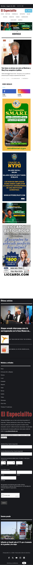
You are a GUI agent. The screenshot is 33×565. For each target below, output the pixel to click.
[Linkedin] (24, 558)
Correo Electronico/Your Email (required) (12, 451)
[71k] (9, 91)
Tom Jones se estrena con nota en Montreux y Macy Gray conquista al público (16, 69)
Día (1, 465)
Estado (18, 475)
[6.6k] (24, 91)
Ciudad (2, 475)
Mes (8, 465)
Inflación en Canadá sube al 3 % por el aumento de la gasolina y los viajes (16, 543)
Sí (3, 489)
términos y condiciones (12, 563)
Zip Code (3, 480)
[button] (2, 26)
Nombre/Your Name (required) (9, 444)
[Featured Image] (16, 315)
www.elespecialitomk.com (11, 431)
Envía (4, 502)
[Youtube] (16, 558)
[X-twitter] (13, 558)
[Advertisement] (16, 287)
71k (3, 95)
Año (17, 465)
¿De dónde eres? (5, 469)
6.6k (19, 95)
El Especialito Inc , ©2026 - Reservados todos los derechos (16, 552)
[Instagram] (20, 558)
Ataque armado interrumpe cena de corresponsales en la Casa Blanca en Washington (15, 331)
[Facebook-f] (9, 558)
